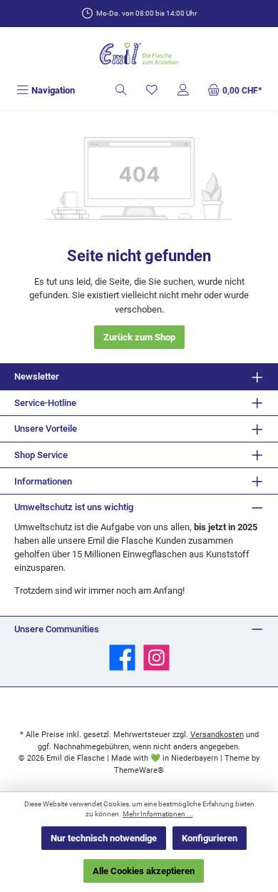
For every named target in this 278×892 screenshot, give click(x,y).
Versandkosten (217, 734)
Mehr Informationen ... (158, 814)
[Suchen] (121, 90)
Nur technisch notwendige (104, 838)
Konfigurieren (209, 838)
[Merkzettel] (152, 90)
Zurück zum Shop (139, 337)
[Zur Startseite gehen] (139, 54)
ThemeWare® (139, 770)
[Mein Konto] (183, 90)
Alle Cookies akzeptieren (144, 871)
